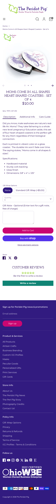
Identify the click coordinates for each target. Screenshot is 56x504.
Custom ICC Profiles (13, 355)
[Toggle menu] (4, 19)
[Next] (52, 85)
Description (9, 117)
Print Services (10, 372)
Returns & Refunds (12, 431)
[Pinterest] (17, 460)
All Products (9, 342)
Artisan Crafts (9, 346)
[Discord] (30, 460)
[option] (28, 57)
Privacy (6, 427)
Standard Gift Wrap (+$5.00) (30, 190)
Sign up (12, 323)
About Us (7, 391)
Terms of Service (11, 440)
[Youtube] (8, 460)
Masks (6, 359)
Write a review (28, 283)
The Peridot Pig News (14, 395)
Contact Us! (9, 408)
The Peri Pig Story (12, 399)
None (8, 190)
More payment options (28, 245)
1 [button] (25, 85)
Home (5, 26)
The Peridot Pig (23, 497)
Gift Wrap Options (12, 422)
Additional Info (27, 117)
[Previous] (3, 85)
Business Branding (12, 350)
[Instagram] (13, 460)
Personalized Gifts (12, 368)
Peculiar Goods (10, 363)
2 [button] (28, 85)
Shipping (7, 436)
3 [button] (31, 85)
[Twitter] (21, 460)
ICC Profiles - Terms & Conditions (19, 444)
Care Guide (45, 117)
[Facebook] (4, 460)
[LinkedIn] (26, 460)
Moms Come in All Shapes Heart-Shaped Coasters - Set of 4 (26, 29)
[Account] (44, 18)
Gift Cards (8, 377)
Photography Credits (13, 404)
